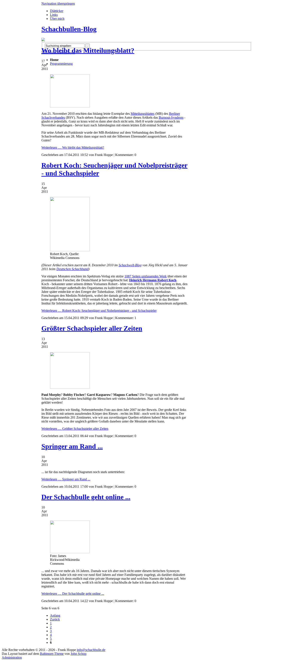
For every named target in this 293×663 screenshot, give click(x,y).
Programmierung (61, 63)
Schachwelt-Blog (130, 265)
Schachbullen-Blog (69, 29)
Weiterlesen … (72, 147)
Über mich (57, 18)
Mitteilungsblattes (142, 113)
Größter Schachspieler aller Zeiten (91, 328)
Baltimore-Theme (52, 653)
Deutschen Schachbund (72, 269)
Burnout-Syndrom (171, 117)
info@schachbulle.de (91, 650)
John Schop (78, 653)
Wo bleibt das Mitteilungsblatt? (87, 50)
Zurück (55, 619)
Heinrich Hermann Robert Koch (152, 280)
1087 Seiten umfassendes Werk (145, 276)
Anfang (55, 615)
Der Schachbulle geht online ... (85, 497)
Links (54, 15)
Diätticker (56, 11)
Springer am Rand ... (72, 446)
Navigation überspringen (58, 3)
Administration (12, 657)
